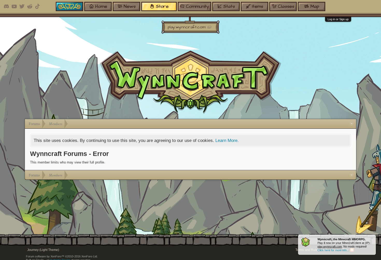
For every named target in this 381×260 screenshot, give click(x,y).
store (162, 6)
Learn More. (227, 140)
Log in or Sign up (338, 19)
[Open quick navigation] (351, 124)
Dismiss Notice (372, 238)
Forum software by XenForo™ (62, 256)
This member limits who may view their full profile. (67, 162)
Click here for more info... (333, 250)
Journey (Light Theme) (43, 250)
